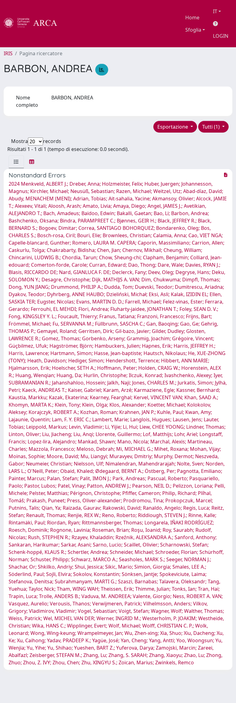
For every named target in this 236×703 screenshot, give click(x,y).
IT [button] (215, 11)
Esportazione (173, 126)
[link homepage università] (74, 23)
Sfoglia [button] (193, 29)
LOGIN (220, 36)
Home (192, 17)
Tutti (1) (211, 126)
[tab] (16, 161)
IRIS (8, 53)
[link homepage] (34, 23)
